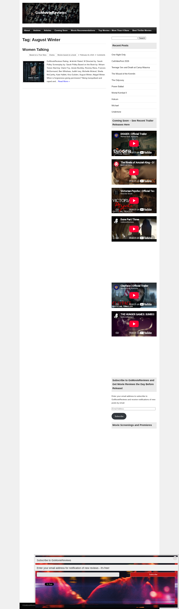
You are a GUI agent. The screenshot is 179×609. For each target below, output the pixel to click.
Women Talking (35, 49)
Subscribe (119, 416)
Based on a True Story (38, 55)
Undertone (116, 112)
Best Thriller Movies (141, 30)
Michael (115, 105)
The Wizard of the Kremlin (123, 74)
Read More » (64, 81)
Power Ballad (118, 86)
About (27, 30)
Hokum (115, 99)
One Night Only (119, 54)
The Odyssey (118, 80)
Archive (37, 30)
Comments (101, 55)
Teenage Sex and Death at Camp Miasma (131, 67)
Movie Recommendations (83, 30)
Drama (52, 55)
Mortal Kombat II (119, 93)
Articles (47, 30)
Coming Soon (61, 30)
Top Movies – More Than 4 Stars (113, 30)
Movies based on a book (66, 55)
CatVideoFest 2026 (120, 61)
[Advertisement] (134, 262)
